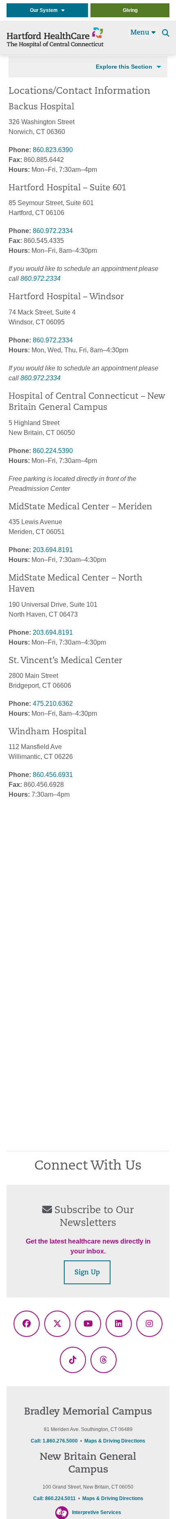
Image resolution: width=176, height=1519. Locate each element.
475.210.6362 (53, 703)
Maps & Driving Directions (114, 1441)
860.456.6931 (53, 774)
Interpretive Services (96, 1512)
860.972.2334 (53, 230)
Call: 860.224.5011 (54, 1498)
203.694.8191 (53, 549)
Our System (45, 10)
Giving (130, 10)
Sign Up (87, 1272)
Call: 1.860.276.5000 (54, 1441)
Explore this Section (124, 66)
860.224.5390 (53, 450)
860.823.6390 (53, 149)
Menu (141, 33)
